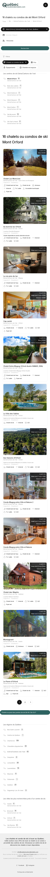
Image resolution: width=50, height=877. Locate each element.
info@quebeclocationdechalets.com (27, 852)
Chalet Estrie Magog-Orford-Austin (19, 371)
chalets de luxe (21, 856)
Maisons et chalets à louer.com (24, 418)
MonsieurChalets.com (30, 854)
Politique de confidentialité (25, 872)
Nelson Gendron (14, 597)
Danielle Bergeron (14, 231)
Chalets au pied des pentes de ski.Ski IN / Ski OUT (19, 712)
